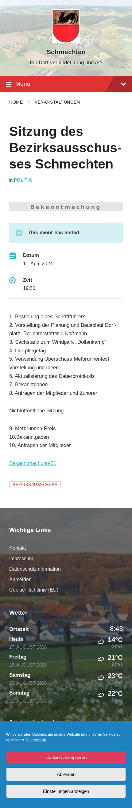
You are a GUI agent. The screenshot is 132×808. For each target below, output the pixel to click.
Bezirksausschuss (35, 484)
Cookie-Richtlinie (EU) (33, 589)
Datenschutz (36, 740)
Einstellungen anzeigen (66, 791)
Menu (22, 84)
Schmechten (66, 52)
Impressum (21, 558)
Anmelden (20, 579)
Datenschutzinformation (35, 569)
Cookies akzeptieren (66, 757)
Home (16, 102)
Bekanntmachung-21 (32, 463)
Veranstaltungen (57, 102)
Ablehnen (66, 774)
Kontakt (17, 548)
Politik (23, 180)
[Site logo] (66, 41)
